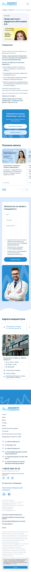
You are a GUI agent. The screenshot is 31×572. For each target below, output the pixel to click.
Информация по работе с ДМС (11, 436)
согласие (22, 251)
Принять (15, 567)
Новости (11, 10)
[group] (14, 167)
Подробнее (14, 563)
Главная (4, 10)
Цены (3, 417)
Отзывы (4, 422)
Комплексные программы (10, 428)
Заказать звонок (15, 132)
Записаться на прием (15, 126)
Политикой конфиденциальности (17, 243)
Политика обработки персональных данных (13, 518)
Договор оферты (7, 523)
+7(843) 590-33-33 (11, 469)
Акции (4, 425)
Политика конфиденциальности (12, 514)
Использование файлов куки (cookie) (13, 521)
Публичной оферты (17, 249)
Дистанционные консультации (11, 434)
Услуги (4, 414)
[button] (21, 189)
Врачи (4, 420)
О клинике (5, 431)
